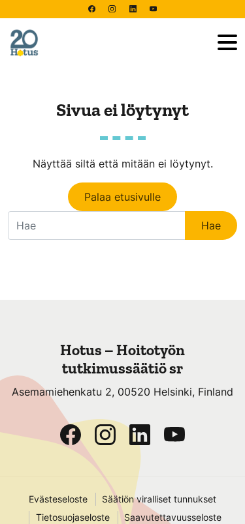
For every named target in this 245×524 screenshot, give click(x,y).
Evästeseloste (58, 499)
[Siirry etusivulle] (107, 43)
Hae (211, 225)
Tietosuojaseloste (73, 517)
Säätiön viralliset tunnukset (159, 499)
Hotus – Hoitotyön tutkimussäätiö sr (122, 359)
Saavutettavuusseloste (172, 517)
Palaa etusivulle (122, 196)
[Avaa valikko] (227, 43)
